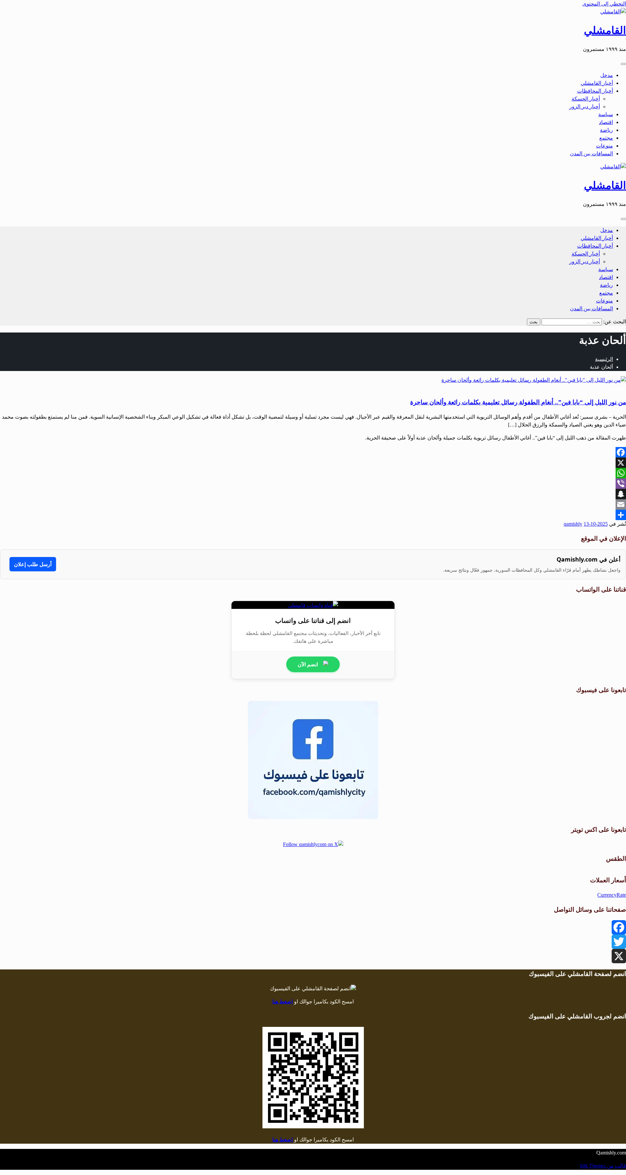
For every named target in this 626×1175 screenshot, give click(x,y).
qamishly (573, 524)
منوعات (604, 145)
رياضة (606, 130)
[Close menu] (623, 64)
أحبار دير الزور (584, 106)
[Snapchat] (313, 494)
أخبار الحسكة (586, 98)
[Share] (313, 515)
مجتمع (606, 138)
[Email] (313, 504)
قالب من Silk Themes (603, 1165)
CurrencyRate (611, 895)
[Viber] (313, 483)
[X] (313, 462)
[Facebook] (313, 452)
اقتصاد (606, 122)
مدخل (606, 75)
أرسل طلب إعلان (33, 564)
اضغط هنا (282, 1001)
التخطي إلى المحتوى (604, 4)
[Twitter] (313, 942)
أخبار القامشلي (597, 83)
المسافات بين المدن (591, 153)
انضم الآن (308, 664)
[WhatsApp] (313, 473)
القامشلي (605, 30)
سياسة (605, 114)
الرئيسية (604, 359)
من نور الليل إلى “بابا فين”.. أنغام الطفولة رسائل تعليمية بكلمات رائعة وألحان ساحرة (518, 402)
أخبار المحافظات (595, 91)
